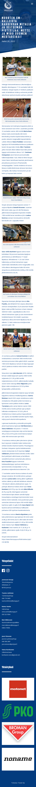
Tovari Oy (21, 783)
